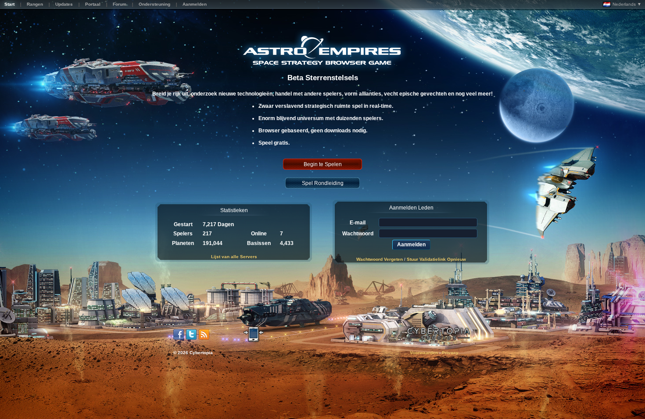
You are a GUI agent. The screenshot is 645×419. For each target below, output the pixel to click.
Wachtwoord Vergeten (379, 259)
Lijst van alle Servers (234, 256)
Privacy (450, 352)
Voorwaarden (424, 352)
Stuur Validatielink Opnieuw (436, 259)
